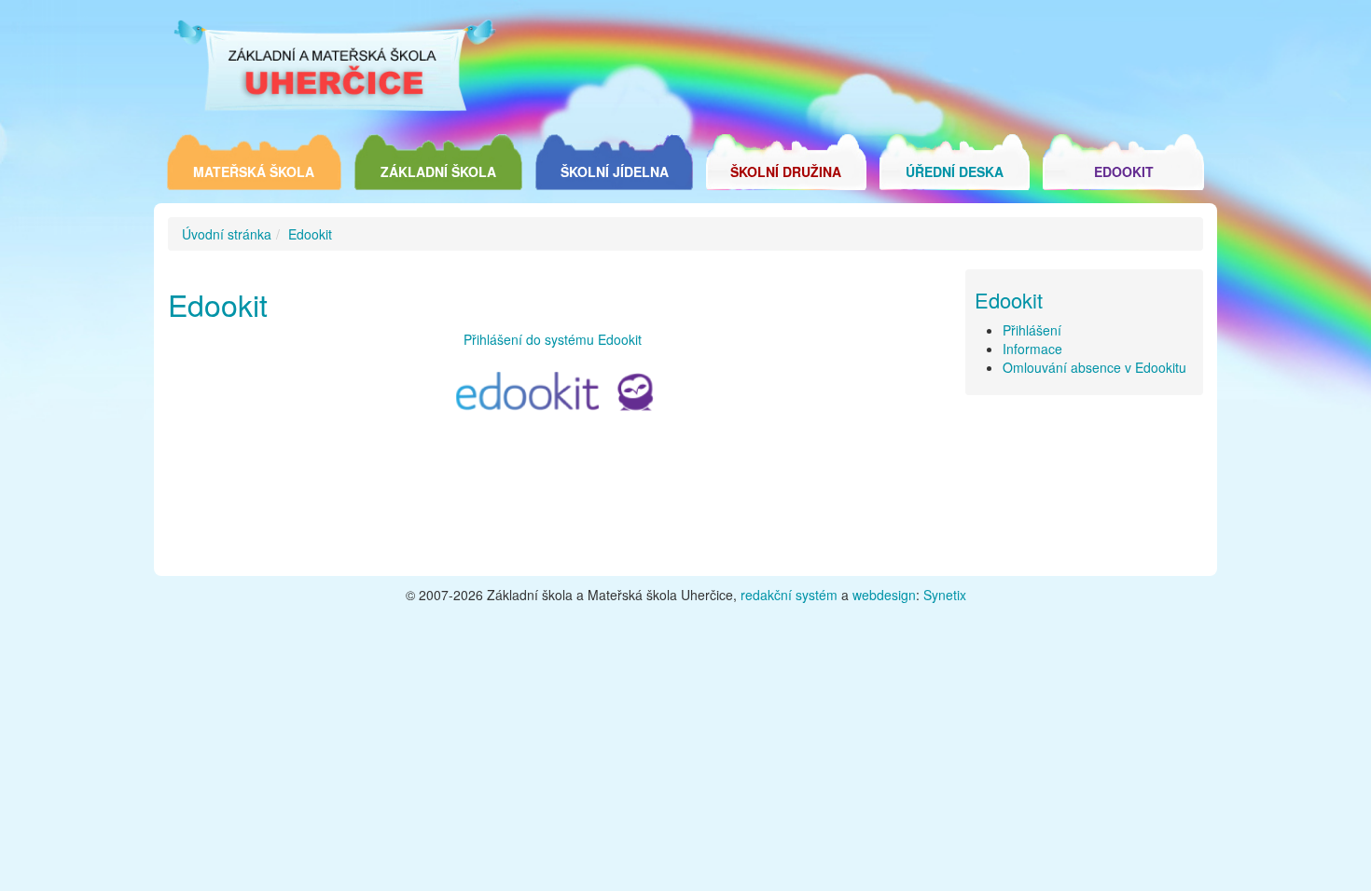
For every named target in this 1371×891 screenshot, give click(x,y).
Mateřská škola (253, 171)
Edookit (1124, 171)
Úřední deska (955, 171)
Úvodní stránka (226, 234)
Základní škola (438, 171)
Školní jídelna (615, 171)
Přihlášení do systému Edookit (553, 339)
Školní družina (785, 171)
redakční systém (789, 594)
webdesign (884, 594)
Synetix (944, 594)
